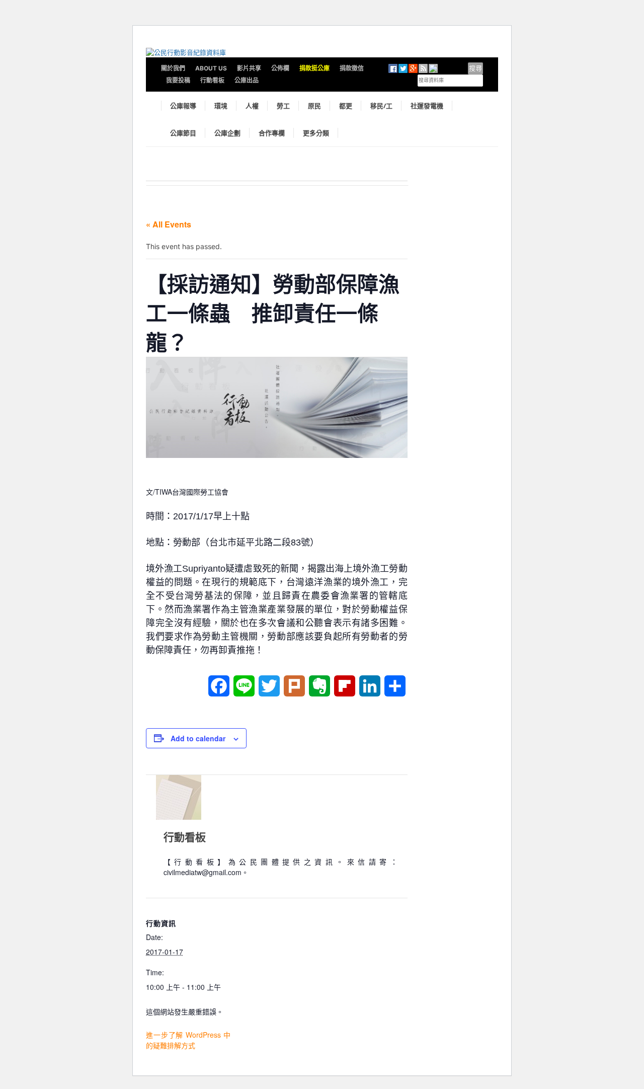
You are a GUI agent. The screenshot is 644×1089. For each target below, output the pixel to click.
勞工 (283, 105)
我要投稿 (178, 80)
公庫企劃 (227, 132)
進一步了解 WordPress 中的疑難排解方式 (188, 1040)
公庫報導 (183, 105)
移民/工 (381, 105)
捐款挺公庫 (314, 68)
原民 (314, 105)
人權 (252, 105)
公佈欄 (280, 68)
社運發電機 (427, 105)
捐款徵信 (352, 68)
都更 (345, 105)
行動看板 (212, 80)
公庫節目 (183, 132)
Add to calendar (198, 738)
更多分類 (316, 132)
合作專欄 (272, 132)
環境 (220, 105)
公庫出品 (246, 80)
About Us (211, 68)
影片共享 (249, 68)
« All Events (168, 224)
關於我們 (173, 68)
